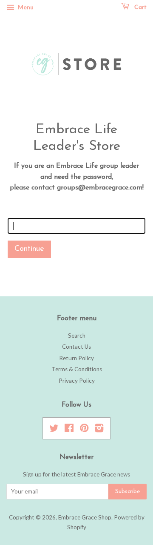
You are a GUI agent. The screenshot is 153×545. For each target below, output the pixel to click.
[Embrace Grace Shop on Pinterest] (84, 429)
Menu (25, 7)
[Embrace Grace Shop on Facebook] (69, 429)
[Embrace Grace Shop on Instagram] (99, 429)
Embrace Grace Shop (84, 517)
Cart (140, 7)
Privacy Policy (77, 380)
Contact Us (76, 346)
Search (76, 335)
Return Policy (76, 358)
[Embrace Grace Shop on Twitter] (54, 429)
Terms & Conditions (76, 369)
